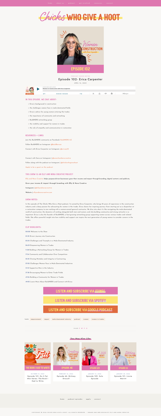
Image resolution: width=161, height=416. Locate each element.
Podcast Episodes (75, 399)
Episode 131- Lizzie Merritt (123, 377)
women (86, 319)
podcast (77, 319)
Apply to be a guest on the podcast (39, 167)
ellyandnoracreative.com (42, 192)
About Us (60, 3)
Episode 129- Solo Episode (94, 377)
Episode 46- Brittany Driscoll (66, 377)
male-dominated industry (61, 319)
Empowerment (36, 319)
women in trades (98, 319)
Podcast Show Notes (80, 76)
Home (50, 3)
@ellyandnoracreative (43, 188)
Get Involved (84, 3)
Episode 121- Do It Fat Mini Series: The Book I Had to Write (37, 378)
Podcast (71, 3)
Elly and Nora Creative (35, 179)
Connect (109, 3)
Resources (98, 3)
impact (46, 319)
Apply (88, 399)
